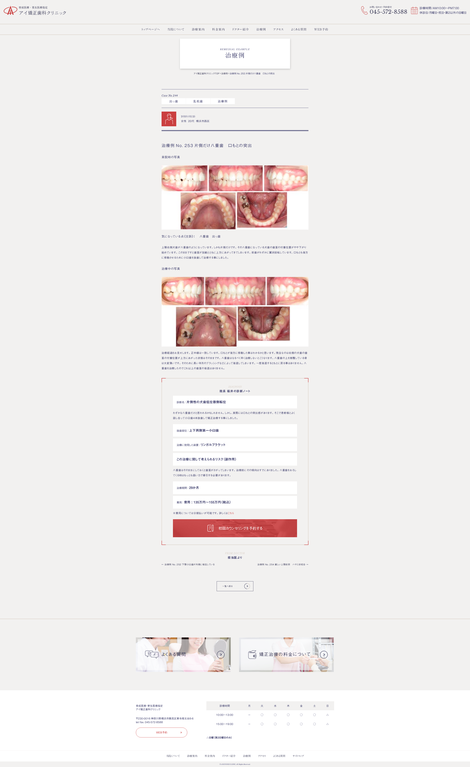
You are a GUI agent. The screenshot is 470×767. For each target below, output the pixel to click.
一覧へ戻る (227, 586)
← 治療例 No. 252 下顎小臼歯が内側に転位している (188, 564)
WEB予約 (161, 732)
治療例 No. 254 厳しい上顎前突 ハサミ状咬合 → (282, 564)
